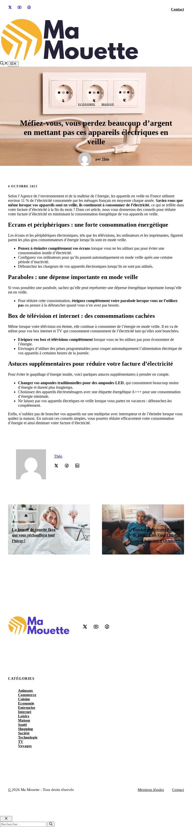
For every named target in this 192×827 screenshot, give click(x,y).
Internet (24, 712)
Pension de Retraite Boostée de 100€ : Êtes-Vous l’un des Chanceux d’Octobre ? (156, 535)
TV (20, 742)
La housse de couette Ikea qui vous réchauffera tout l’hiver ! (34, 535)
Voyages (25, 746)
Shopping (25, 729)
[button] (4, 64)
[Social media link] (10, 7)
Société (24, 733)
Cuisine (24, 699)
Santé (22, 725)
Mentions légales (151, 790)
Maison (108, 104)
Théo (105, 159)
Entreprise (26, 708)
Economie (87, 104)
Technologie (28, 737)
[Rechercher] (50, 824)
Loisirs (23, 716)
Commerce (27, 695)
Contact (177, 9)
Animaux (25, 690)
